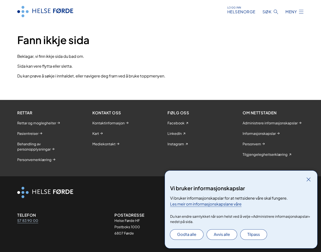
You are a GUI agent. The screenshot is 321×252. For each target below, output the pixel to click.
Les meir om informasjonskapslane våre (206, 203)
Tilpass (253, 234)
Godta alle (186, 234)
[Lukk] (308, 179)
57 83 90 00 (27, 220)
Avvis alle (222, 234)
